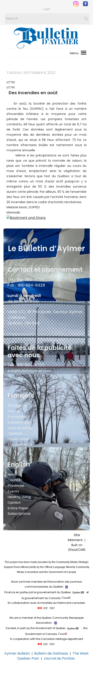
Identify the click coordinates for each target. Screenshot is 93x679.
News (12, 474)
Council (14, 480)
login (46, 9)
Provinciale (17, 416)
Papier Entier (18, 439)
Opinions (15, 433)
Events (13, 491)
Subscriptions (19, 513)
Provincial (16, 485)
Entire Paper (18, 508)
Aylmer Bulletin (17, 653)
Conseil (14, 411)
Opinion (14, 502)
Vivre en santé (20, 428)
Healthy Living (19, 496)
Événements (18, 422)
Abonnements (20, 444)
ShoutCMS (76, 549)
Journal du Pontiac (59, 658)
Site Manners (76, 537)
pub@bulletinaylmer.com (29, 370)
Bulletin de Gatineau (51, 653)
